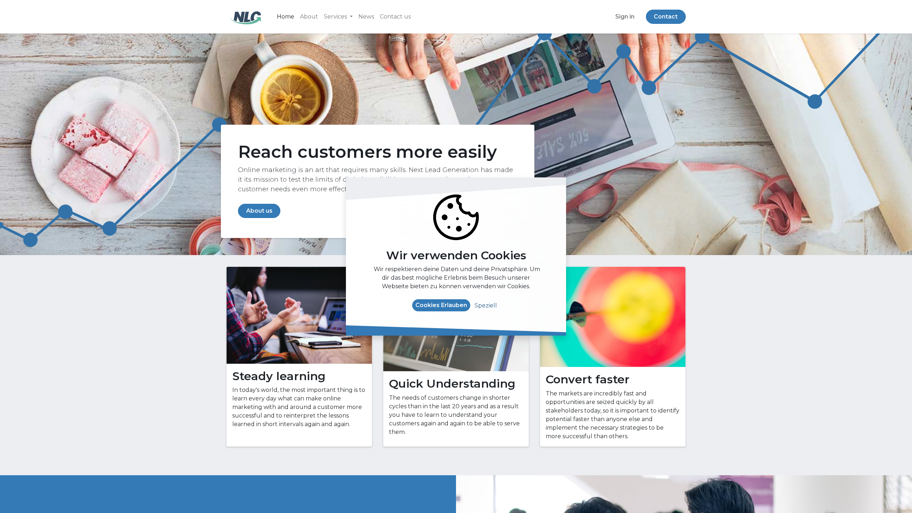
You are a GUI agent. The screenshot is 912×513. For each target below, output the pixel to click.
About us (259, 210)
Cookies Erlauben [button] (441, 305)
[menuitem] (285, 17)
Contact (666, 16)
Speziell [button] (486, 305)
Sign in (624, 16)
